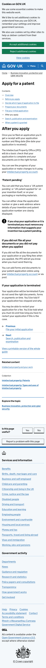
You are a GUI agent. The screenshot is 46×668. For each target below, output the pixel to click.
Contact (33, 613)
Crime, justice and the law (15, 494)
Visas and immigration (13, 539)
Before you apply (12, 99)
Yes (29, 430)
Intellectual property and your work (17, 367)
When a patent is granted (16, 122)
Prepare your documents (16, 107)
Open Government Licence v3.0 (18, 637)
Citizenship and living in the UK (18, 489)
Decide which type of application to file (22, 103)
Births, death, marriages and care (19, 473)
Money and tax (9, 529)
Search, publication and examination (21, 118)
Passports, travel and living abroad (20, 534)
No (40, 430)
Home (4, 73)
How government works (14, 592)
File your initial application (16, 111)
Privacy (13, 609)
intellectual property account (22, 171)
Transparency (9, 587)
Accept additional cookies (23, 44)
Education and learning (14, 509)
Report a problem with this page (23, 441)
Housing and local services (16, 524)
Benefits (6, 468)
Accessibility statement (14, 613)
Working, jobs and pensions (16, 544)
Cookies (24, 609)
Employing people (11, 514)
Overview (9, 95)
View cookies (23, 58)
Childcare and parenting (14, 484)
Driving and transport (13, 504)
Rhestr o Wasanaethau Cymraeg (18, 620)
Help (4, 609)
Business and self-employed (16, 478)
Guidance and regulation (14, 571)
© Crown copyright (23, 661)
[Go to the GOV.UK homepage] (12, 66)
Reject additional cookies (23, 51)
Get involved (8, 597)
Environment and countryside (17, 519)
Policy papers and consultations (18, 581)
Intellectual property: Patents (16, 380)
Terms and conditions (13, 617)
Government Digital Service (16, 624)
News (5, 566)
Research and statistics (14, 576)
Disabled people (10, 499)
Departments (9, 561)
